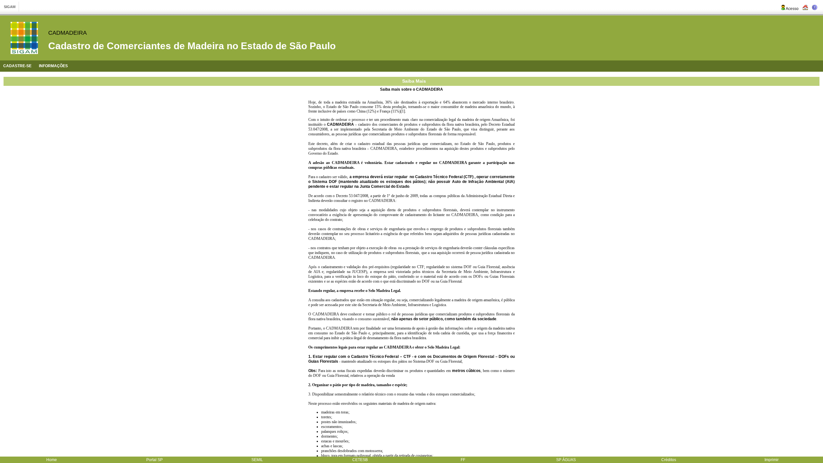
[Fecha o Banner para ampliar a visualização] (814, 8)
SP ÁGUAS (566, 460)
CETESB (360, 460)
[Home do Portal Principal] (805, 8)
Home (51, 460)
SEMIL (257, 460)
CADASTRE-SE (17, 66)
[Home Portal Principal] (24, 38)
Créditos (668, 460)
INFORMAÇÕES (53, 66)
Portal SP (154, 460)
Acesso (792, 8)
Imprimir (771, 460)
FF (463, 460)
